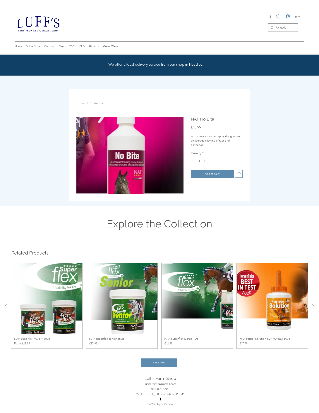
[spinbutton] (199, 160)
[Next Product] (313, 306)
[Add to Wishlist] (239, 174)
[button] (278, 16)
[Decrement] (193, 160)
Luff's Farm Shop (160, 378)
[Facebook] (270, 17)
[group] (159, 306)
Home (80, 103)
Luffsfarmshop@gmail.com (160, 384)
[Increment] (205, 160)
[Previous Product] (6, 306)
